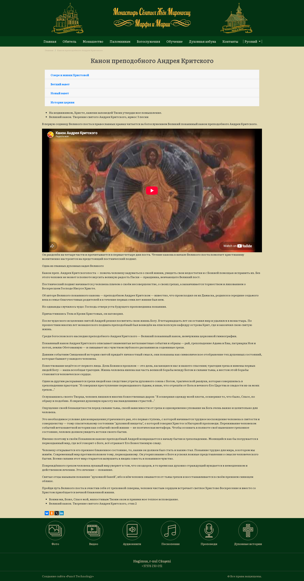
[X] (57, 513)
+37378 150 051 (152, 565)
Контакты (230, 41)
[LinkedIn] (61, 513)
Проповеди (209, 544)
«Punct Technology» (80, 576)
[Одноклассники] (52, 513)
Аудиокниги (132, 544)
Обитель (69, 41)
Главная (49, 41)
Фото (55, 544)
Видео (93, 544)
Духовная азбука (202, 41)
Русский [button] (251, 41)
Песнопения (171, 544)
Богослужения (148, 41)
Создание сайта (53, 576)
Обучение (174, 41)
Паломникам (120, 41)
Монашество (93, 41)
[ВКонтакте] (47, 513)
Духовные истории (248, 544)
